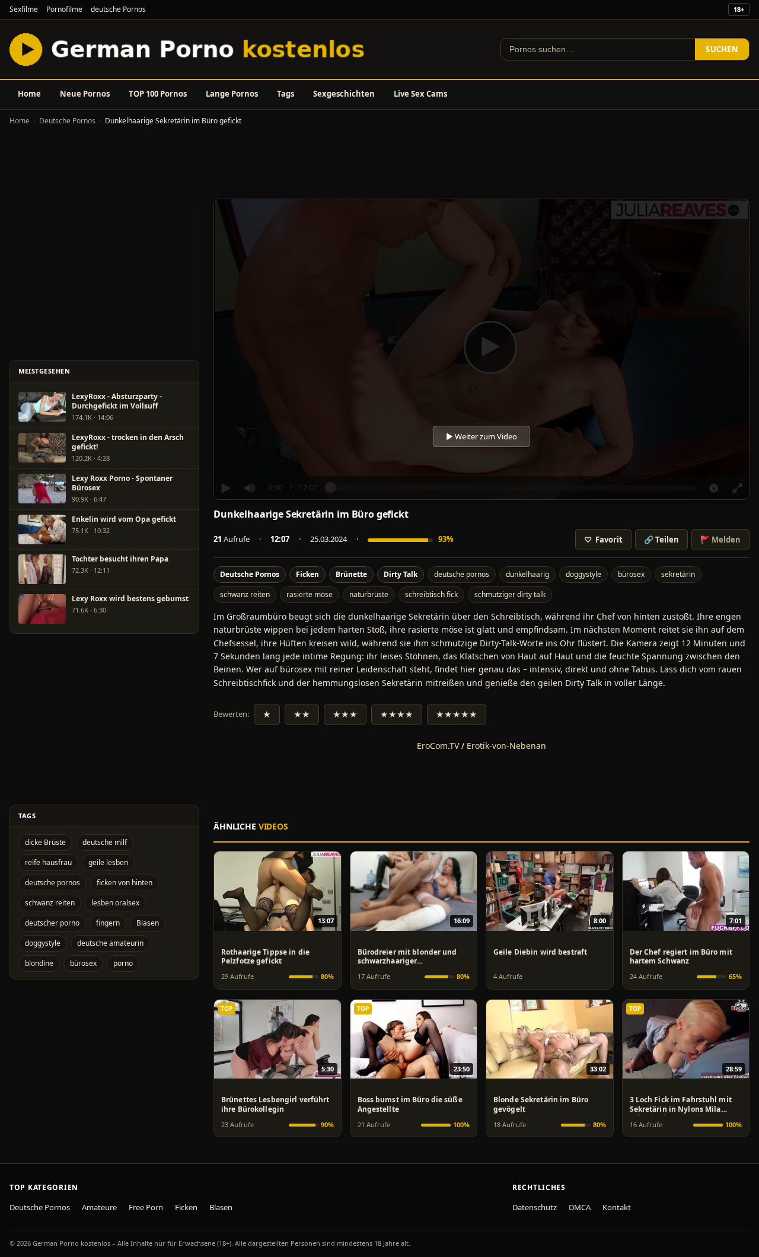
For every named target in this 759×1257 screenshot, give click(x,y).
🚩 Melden (720, 539)
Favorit (603, 539)
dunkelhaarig (527, 574)
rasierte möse (309, 594)
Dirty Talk (400, 574)
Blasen (147, 923)
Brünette (351, 574)
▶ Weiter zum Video (481, 436)
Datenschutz (534, 1207)
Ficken (307, 574)
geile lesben (108, 862)
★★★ (345, 714)
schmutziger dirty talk (510, 594)
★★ (302, 714)
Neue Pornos (85, 93)
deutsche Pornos (118, 9)
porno (123, 963)
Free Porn (146, 1207)
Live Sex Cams (420, 93)
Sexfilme (23, 9)
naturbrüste (368, 594)
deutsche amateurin (110, 943)
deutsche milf (104, 842)
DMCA (580, 1207)
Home (29, 93)
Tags (285, 93)
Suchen (722, 49)
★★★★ (396, 714)
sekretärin (678, 574)
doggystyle (583, 574)
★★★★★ (456, 714)
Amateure (99, 1207)
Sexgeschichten (344, 93)
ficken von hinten (124, 883)
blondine (39, 963)
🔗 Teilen (661, 539)
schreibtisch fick (431, 594)
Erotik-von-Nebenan (506, 745)
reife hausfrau (48, 862)
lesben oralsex (115, 903)
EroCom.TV (438, 745)
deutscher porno (52, 923)
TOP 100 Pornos (158, 93)
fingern (108, 923)
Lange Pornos (232, 93)
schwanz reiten (245, 594)
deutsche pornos (461, 574)
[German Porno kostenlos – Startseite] (189, 49)
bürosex (631, 574)
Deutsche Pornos (67, 121)
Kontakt (616, 1207)
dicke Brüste (45, 842)
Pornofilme (64, 9)
